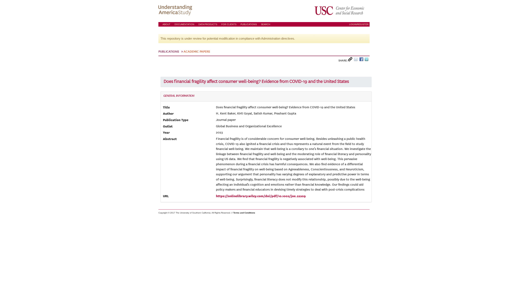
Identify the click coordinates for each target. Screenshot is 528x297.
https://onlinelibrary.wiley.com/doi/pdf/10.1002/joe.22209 (261, 196)
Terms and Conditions (244, 213)
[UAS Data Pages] (175, 10)
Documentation (184, 24)
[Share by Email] (356, 60)
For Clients (228, 24)
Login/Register (359, 24)
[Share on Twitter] (367, 60)
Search (265, 24)
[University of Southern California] (339, 10)
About (166, 24)
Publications (248, 24)
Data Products (207, 24)
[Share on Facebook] (361, 60)
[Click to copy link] (351, 60)
